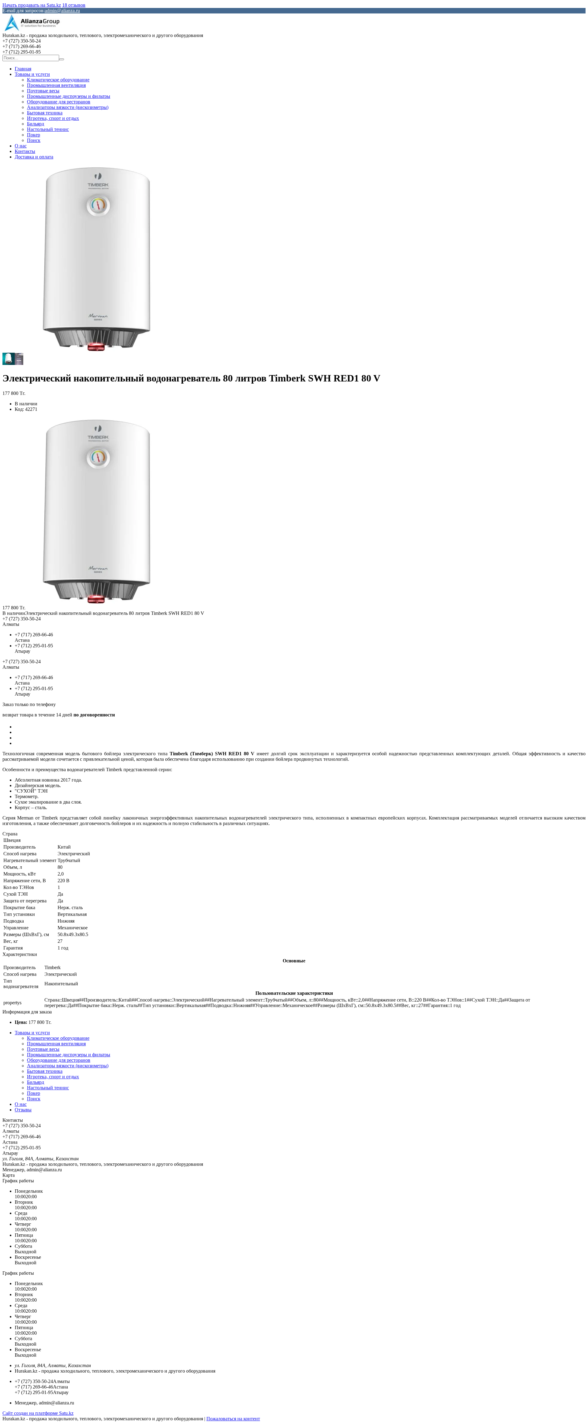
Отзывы (23, 1109)
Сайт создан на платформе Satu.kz (38, 1413)
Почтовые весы (43, 90)
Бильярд (35, 123)
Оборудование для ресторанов (58, 101)
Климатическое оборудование (58, 79)
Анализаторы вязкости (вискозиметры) (67, 107)
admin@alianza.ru (62, 10)
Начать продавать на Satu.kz (31, 5)
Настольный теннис (48, 129)
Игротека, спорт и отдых (53, 118)
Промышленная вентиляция (56, 85)
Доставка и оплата (34, 156)
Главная (23, 68)
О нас (21, 145)
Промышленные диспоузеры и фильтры (68, 96)
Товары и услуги (32, 74)
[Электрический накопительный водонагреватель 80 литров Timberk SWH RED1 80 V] (96, 602)
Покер (33, 134)
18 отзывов (73, 5)
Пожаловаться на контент (233, 1418)
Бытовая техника (44, 112)
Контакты (25, 151)
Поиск (33, 140)
